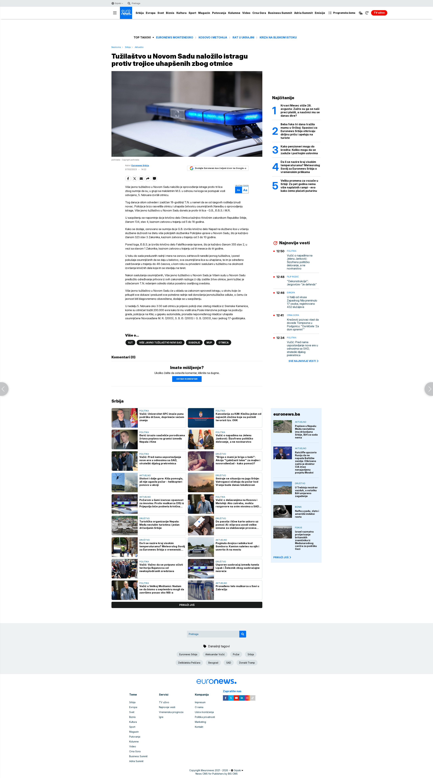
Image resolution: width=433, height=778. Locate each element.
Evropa (150, 13)
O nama (199, 707)
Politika (144, 410)
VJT (130, 342)
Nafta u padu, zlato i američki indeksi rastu (307, 514)
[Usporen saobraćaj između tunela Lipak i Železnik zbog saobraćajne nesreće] (201, 568)
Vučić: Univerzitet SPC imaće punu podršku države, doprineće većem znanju (161, 417)
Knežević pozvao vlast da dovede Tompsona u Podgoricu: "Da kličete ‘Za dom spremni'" (303, 324)
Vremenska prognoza (171, 712)
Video (246, 13)
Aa (238, 190)
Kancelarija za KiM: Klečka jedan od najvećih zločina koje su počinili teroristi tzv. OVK (238, 417)
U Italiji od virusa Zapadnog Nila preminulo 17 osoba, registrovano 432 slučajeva (302, 302)
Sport (192, 13)
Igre (161, 717)
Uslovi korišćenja (204, 712)
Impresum (200, 702)
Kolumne (234, 13)
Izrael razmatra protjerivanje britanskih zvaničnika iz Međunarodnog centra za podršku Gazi (306, 540)
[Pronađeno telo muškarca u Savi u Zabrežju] (201, 590)
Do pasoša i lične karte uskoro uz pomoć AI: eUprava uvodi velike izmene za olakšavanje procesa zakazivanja (237, 525)
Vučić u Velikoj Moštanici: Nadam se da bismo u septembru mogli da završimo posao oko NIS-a (161, 589)
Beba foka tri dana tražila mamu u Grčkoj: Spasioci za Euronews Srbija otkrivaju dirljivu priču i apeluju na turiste (299, 131)
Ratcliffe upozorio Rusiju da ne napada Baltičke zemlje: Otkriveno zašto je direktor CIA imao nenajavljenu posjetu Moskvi (306, 462)
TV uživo (164, 702)
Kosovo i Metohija (213, 37)
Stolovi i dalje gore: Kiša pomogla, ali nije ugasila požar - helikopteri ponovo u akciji (161, 482)
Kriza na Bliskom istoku (278, 37)
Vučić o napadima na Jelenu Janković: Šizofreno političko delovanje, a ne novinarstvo (234, 438)
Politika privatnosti (205, 717)
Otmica (224, 342)
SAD (228, 662)
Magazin (204, 13)
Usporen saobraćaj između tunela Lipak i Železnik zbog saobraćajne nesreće (238, 568)
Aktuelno (139, 47)
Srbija (140, 13)
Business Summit (280, 13)
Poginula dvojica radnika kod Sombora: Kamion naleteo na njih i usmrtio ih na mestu (237, 546)
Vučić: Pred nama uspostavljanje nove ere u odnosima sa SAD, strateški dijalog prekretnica (160, 460)
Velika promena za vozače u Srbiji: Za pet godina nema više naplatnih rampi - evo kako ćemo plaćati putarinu (299, 185)
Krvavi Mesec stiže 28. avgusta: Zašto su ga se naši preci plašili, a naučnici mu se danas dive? (300, 110)
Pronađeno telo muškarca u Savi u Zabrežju (237, 588)
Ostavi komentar (186, 379)
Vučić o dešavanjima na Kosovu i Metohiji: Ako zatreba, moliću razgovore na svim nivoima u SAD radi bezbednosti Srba (237, 503)
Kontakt (199, 726)
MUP (209, 342)
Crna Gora (259, 13)
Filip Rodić (293, 276)
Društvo (221, 454)
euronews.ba (286, 414)
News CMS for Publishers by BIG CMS (217, 773)
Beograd (213, 662)
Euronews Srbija (188, 654)
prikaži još (187, 604)
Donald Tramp (247, 662)
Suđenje (194, 342)
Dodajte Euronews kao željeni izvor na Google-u (220, 168)
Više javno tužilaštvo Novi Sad (160, 342)
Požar (236, 654)
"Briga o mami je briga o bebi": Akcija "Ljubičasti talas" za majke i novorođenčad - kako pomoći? (238, 460)
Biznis (170, 13)
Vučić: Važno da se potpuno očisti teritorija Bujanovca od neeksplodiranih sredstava (161, 568)
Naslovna (116, 47)
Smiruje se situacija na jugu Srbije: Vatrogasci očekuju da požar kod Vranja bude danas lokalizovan (237, 482)
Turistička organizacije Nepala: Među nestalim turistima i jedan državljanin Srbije (159, 525)
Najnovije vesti (167, 707)
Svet (160, 13)
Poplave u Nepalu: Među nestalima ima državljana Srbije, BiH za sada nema (306, 432)
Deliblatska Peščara (189, 662)
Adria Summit (303, 13)
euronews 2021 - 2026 (215, 770)
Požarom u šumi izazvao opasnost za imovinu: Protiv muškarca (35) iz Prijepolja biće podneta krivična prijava (161, 503)
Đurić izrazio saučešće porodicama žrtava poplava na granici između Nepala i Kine (162, 438)
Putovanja (219, 13)
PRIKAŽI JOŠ (281, 557)
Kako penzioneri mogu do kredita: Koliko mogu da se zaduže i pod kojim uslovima (299, 150)
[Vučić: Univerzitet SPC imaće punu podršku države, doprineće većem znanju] (125, 418)
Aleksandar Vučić (215, 654)
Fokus (298, 527)
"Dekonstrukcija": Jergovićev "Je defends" (302, 283)
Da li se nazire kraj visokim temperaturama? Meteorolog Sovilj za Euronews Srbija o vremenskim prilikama (162, 546)
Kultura (181, 13)
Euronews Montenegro (174, 37)
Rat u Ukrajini (243, 37)
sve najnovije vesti (302, 361)
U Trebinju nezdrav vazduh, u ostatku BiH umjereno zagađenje (306, 492)
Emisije (320, 13)
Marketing (200, 721)
